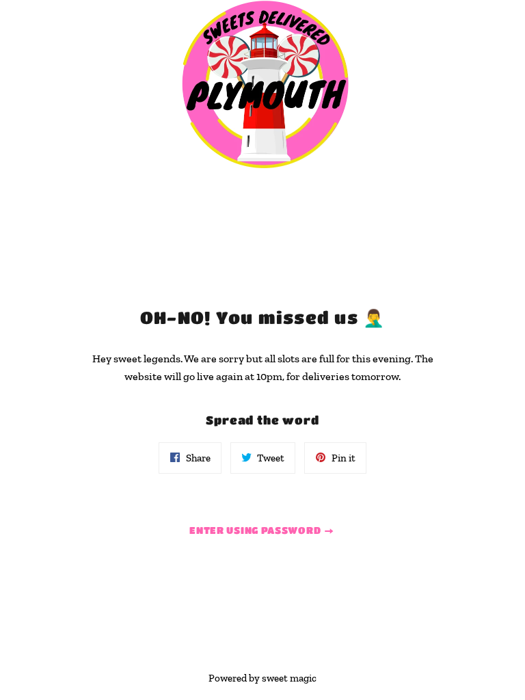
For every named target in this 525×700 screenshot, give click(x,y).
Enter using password (256, 529)
